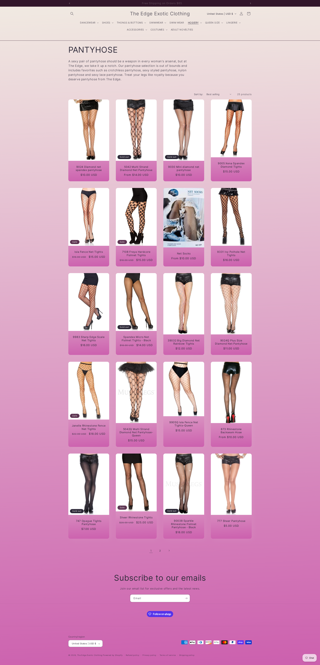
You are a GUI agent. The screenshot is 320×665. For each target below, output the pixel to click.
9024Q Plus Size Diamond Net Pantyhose (231, 342)
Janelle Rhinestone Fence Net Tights (89, 427)
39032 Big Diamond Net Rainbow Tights (184, 342)
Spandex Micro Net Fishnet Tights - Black (136, 338)
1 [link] (151, 550)
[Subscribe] (186, 598)
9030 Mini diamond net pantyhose (183, 168)
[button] (72, 13)
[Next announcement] (250, 3)
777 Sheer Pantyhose (231, 520)
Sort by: (198, 94)
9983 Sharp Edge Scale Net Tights (88, 338)
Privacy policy (149, 655)
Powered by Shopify (113, 655)
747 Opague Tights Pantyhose (89, 522)
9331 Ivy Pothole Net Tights (231, 253)
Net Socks (183, 253)
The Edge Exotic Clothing (90, 655)
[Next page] (169, 550)
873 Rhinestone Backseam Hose (231, 430)
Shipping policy (187, 655)
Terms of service (168, 655)
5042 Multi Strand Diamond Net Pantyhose (136, 168)
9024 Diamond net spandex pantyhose (89, 168)
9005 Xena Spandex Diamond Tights (231, 165)
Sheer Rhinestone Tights (136, 517)
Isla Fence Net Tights (88, 251)
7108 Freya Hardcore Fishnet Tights (136, 253)
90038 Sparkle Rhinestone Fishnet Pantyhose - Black (183, 524)
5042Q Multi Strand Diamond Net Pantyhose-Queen (136, 432)
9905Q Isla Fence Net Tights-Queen (183, 424)
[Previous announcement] (69, 3)
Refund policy (132, 655)
